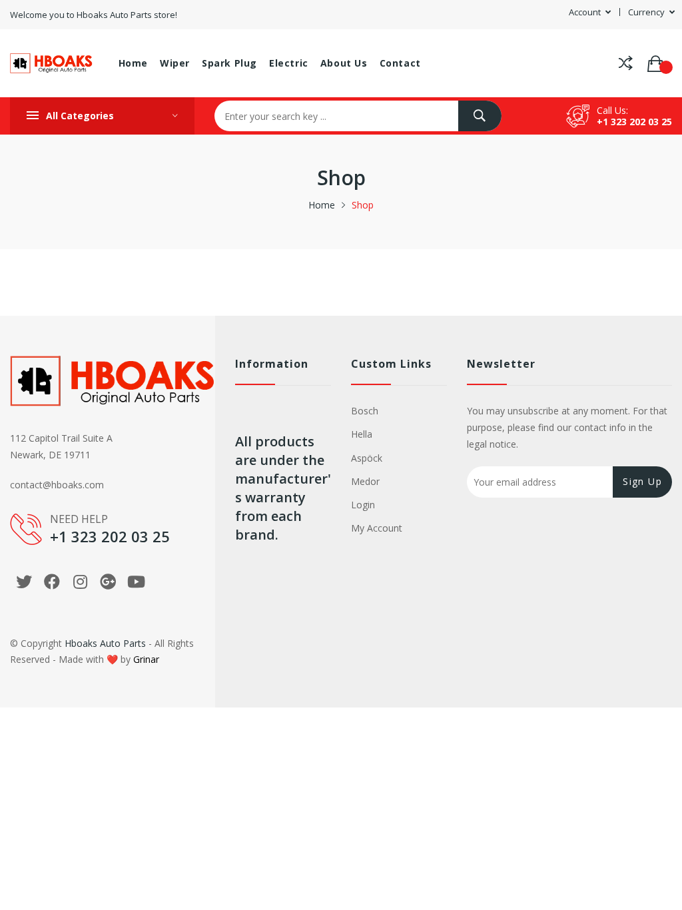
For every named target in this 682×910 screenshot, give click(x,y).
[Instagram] (80, 582)
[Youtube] (136, 582)
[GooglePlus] (108, 582)
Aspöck (366, 458)
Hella (361, 434)
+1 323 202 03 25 (634, 121)
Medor (365, 481)
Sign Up (642, 481)
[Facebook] (52, 582)
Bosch (364, 410)
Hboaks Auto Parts (105, 643)
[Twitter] (24, 582)
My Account (376, 528)
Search (480, 116)
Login (363, 504)
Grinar (146, 659)
